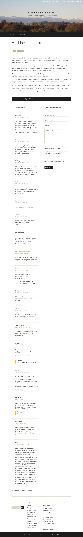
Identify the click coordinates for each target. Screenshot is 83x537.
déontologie (52, 512)
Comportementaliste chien (22, 251)
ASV (14, 50)
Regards (29, 521)
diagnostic (45, 515)
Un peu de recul (31, 510)
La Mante (18, 182)
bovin (44, 505)
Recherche (15, 503)
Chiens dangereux (32, 519)
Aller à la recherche (74, 1)
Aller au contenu (48, 1)
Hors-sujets (30, 527)
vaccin (45, 523)
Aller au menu (60, 1)
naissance (49, 519)
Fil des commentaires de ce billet (22, 490)
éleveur (51, 515)
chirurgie (52, 510)
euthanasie (46, 517)
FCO (51, 517)
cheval (52, 505)
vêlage (45, 526)
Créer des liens (31, 525)
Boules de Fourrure (41, 13)
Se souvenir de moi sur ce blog (55, 161)
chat (48, 505)
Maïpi (17, 268)
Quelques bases (32, 508)
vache (49, 524)
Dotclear (54, 534)
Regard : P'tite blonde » (30, 99)
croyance (21, 50)
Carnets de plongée (33, 523)
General (29, 505)
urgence (50, 521)
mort (44, 519)
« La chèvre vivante (17, 99)
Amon (17, 214)
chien (45, 508)
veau (53, 523)
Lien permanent (57, 47)
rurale (44, 521)
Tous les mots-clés (48, 529)
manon (17, 370)
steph (17, 308)
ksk (16, 201)
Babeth (17, 140)
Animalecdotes (45, 47)
